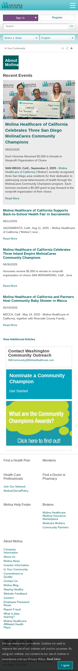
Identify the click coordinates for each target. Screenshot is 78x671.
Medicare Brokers (54, 523)
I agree (65, 665)
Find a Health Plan (17, 460)
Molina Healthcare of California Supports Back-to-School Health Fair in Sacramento (36, 212)
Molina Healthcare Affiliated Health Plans (15, 624)
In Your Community (16, 569)
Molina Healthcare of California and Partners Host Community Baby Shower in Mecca (38, 299)
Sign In (20, 17)
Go (71, 26)
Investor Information (16, 565)
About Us (9, 556)
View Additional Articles (19, 339)
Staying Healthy (13, 589)
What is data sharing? (11, 615)
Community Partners (56, 527)
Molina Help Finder (17, 504)
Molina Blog (11, 585)
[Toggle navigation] (73, 5)
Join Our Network (15, 486)
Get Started (18, 391)
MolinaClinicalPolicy (16, 490)
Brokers (48, 504)
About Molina (13, 541)
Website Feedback (15, 593)
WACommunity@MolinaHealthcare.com (31, 360)
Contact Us (11, 581)
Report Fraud (12, 609)
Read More (53, 659)
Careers (9, 597)
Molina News (12, 561)
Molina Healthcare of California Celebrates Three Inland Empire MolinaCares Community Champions (36, 253)
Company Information (11, 551)
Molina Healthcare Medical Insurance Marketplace (54, 516)
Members (49, 460)
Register (57, 17)
